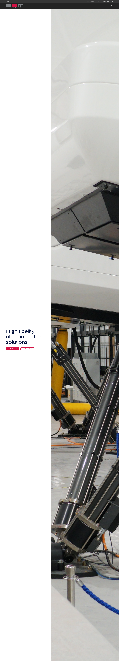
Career (102, 6)
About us (88, 6)
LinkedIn (8, 1)
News (95, 6)
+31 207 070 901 (89, 1)
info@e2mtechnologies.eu (105, 1)
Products (12, 348)
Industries (79, 6)
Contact (109, 6)
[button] (68, 6)
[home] (14, 6)
